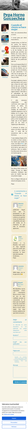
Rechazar (14, 426)
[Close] (26, 403)
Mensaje (15, 365)
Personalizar (14, 422)
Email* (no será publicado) (20, 343)
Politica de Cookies (9, 414)
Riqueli (20, 282)
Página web (16, 350)
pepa (20, 237)
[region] (14, 416)
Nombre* (16, 335)
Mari (22, 143)
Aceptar (14, 418)
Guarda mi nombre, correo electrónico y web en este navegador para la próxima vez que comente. (21, 359)
